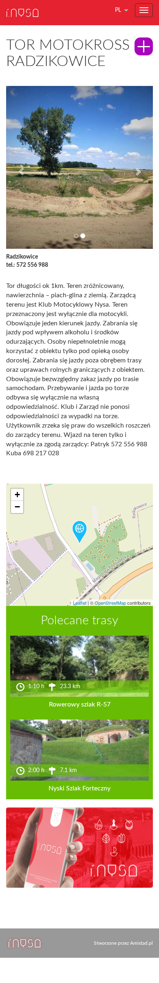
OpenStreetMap (110, 602)
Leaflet (79, 602)
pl (118, 10)
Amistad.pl (141, 943)
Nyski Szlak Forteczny (79, 788)
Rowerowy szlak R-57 (79, 704)
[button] (17, 167)
